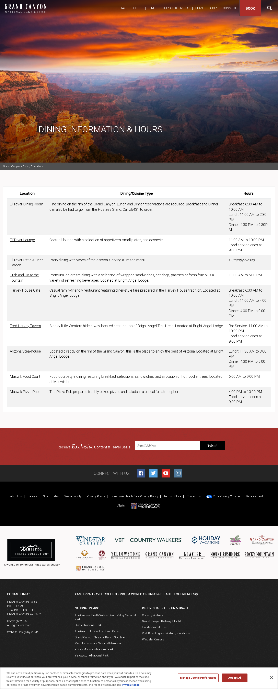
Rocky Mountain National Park (94, 649)
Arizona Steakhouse (25, 351)
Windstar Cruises (153, 639)
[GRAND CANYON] (25, 8)
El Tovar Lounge (22, 240)
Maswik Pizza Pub (24, 392)
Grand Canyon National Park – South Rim (101, 637)
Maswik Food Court (25, 376)
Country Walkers (152, 615)
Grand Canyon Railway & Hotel (161, 621)
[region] (139, 678)
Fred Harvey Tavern (25, 326)
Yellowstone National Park (91, 655)
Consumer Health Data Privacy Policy (134, 496)
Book (250, 8)
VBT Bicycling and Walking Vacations (166, 633)
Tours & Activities (175, 8)
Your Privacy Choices (226, 496)
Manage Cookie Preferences (198, 677)
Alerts (121, 505)
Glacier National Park (88, 625)
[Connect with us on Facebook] (141, 473)
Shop (213, 8)
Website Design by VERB (22, 632)
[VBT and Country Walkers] (148, 540)
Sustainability (72, 496)
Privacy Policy (96, 496)
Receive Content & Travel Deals (94, 446)
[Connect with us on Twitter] (153, 473)
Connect (229, 8)
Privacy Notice (131, 684)
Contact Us (194, 496)
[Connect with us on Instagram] (178, 473)
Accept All (234, 677)
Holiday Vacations (154, 627)
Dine (152, 8)
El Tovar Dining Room (26, 204)
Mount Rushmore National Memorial (98, 643)
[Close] (271, 677)
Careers (32, 496)
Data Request (254, 496)
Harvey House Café (25, 290)
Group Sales (51, 496)
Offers (137, 8)
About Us (16, 496)
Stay (122, 8)
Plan (199, 8)
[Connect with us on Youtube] (166, 473)
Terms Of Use (172, 496)
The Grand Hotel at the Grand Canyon (98, 631)
